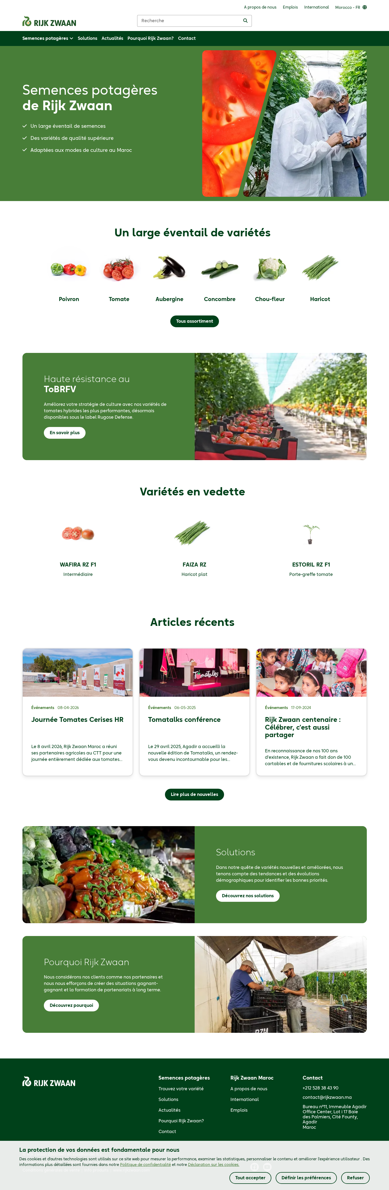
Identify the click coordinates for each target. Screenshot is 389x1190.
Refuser (355, 1178)
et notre (179, 1165)
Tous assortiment (194, 321)
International (244, 1099)
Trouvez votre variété (181, 1089)
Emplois (239, 1110)
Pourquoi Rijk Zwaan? (181, 1121)
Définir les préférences (306, 1178)
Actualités (169, 1110)
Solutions (168, 1099)
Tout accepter (250, 1178)
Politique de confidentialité (145, 1165)
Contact (167, 1132)
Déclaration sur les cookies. (213, 1165)
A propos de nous (248, 1089)
